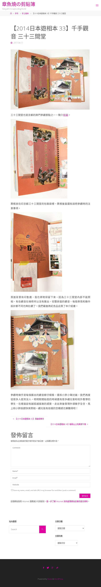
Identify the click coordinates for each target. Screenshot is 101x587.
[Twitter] (47, 568)
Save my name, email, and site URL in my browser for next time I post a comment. (44, 490)
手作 (16, 13)
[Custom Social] (57, 568)
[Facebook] (43, 568)
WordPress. (58, 579)
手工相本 (25, 13)
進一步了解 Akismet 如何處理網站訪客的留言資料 (67, 501)
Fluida (49, 579)
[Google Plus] (52, 568)
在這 (65, 115)
